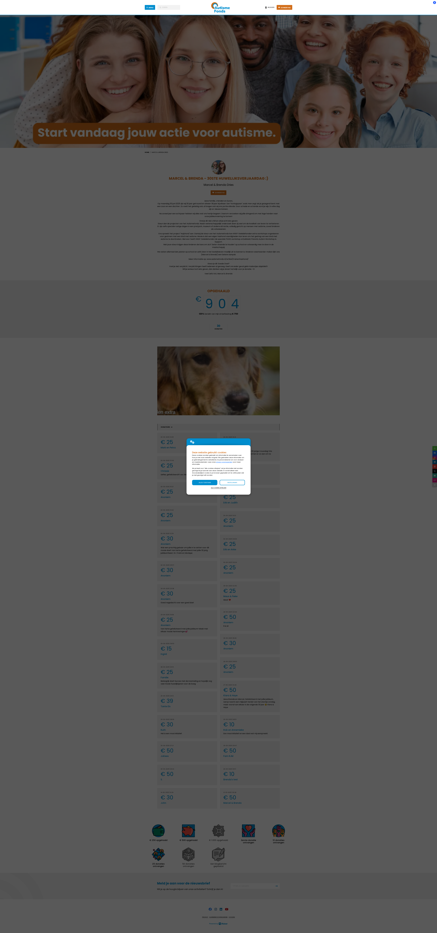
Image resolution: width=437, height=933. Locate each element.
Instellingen (232, 482)
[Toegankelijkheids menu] (434, 2)
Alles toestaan (205, 482)
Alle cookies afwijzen (218, 488)
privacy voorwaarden (224, 462)
